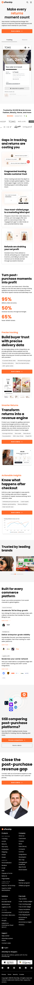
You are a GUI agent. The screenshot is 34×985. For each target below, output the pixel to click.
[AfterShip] (7, 2)
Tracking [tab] (9, 40)
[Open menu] (31, 2)
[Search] (27, 2)
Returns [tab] (24, 40)
